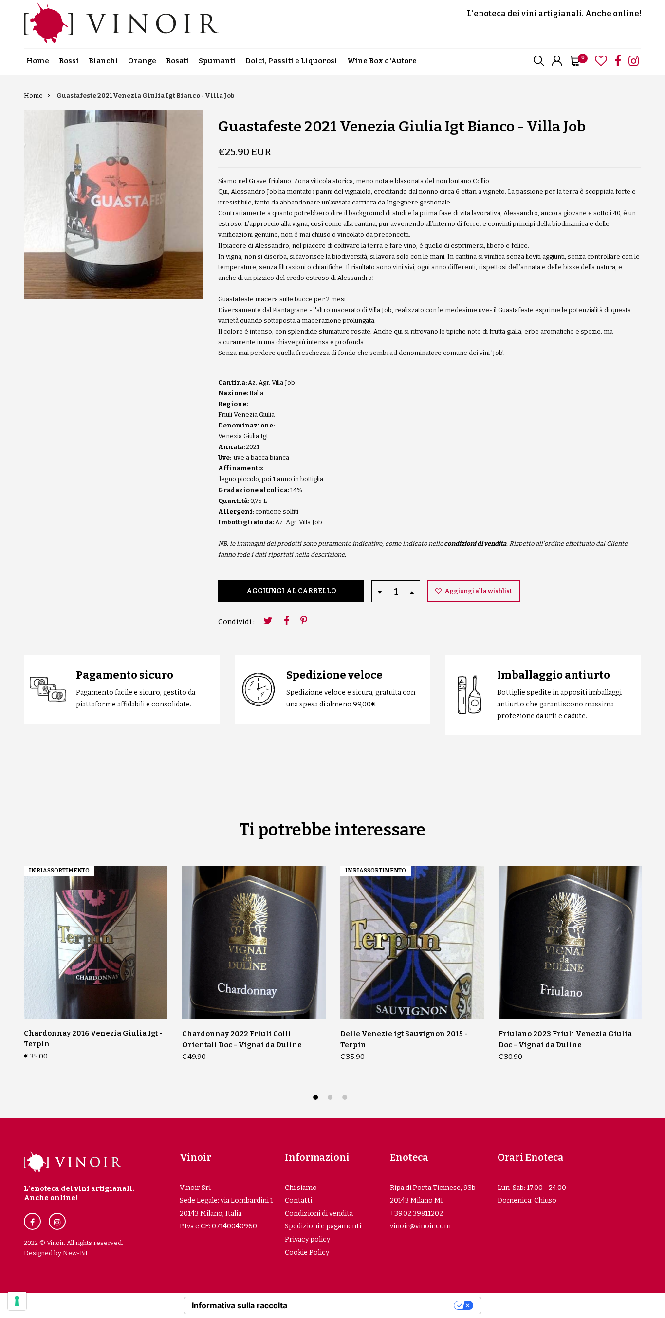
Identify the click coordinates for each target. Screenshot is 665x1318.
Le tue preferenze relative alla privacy (375, 1305)
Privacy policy (307, 1239)
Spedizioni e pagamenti (323, 1226)
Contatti (298, 1200)
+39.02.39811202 (416, 1213)
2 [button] (331, 1098)
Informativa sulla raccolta (239, 1305)
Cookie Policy (307, 1252)
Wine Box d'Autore (382, 60)
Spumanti (217, 60)
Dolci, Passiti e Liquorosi (291, 60)
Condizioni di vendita (319, 1213)
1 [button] (316, 1098)
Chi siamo (301, 1188)
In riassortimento (59, 870)
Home (37, 60)
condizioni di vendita (475, 543)
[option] (113, 204)
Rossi (69, 60)
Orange (142, 60)
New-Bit (75, 1253)
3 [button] (346, 1098)
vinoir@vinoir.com (420, 1226)
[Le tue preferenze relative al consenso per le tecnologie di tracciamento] (17, 1301)
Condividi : (236, 621)
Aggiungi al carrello (291, 591)
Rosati (177, 60)
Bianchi (103, 60)
